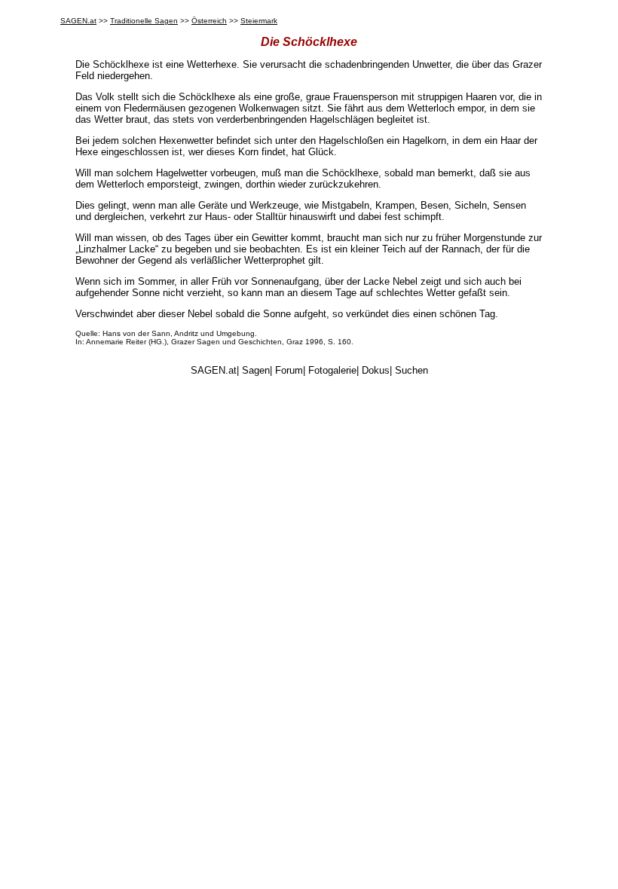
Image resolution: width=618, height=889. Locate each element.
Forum (289, 370)
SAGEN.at (78, 21)
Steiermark (258, 21)
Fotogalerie (332, 370)
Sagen (256, 370)
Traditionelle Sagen (144, 21)
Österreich (209, 21)
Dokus (376, 370)
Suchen (411, 370)
